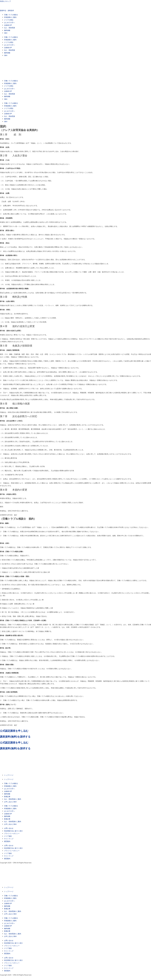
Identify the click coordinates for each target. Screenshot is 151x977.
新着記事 (7, 796)
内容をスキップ (5, 1)
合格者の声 (8, 25)
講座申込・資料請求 (7, 10)
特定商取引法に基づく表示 (13, 831)
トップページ (8, 775)
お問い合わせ (8, 828)
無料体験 (7, 30)
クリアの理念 (8, 20)
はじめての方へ (9, 22)
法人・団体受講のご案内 (12, 799)
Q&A (5, 33)
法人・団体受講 (9, 28)
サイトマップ (8, 839)
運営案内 (7, 841)
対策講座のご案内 (10, 17)
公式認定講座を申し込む (14, 730)
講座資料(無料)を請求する (15, 736)
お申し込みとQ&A (10, 802)
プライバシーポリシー (12, 833)
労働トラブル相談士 (11, 15)
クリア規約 (8, 836)
